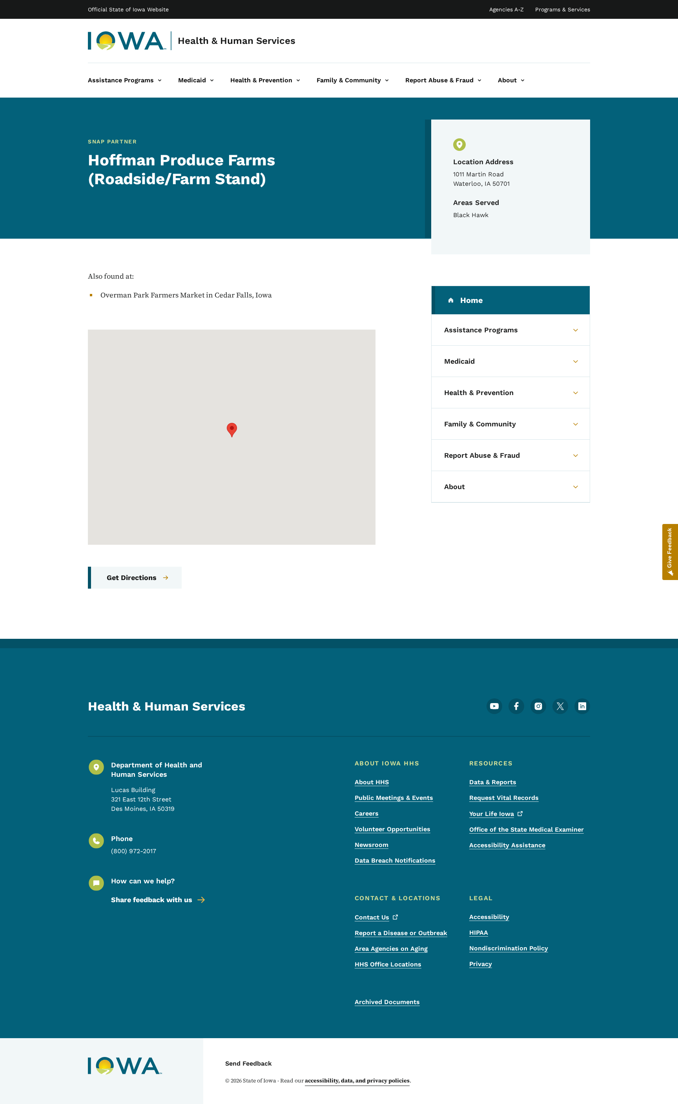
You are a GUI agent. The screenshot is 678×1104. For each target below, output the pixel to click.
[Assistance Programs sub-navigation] (160, 80)
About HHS (372, 782)
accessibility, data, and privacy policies (357, 1080)
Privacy (480, 964)
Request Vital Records (504, 797)
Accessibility (489, 917)
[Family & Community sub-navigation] (387, 80)
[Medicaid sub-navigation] (212, 80)
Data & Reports (492, 782)
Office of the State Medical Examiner (526, 829)
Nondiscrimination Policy (508, 948)
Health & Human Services (236, 40)
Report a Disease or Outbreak (401, 933)
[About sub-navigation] (523, 80)
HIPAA (478, 932)
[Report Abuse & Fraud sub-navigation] (479, 80)
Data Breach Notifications (395, 860)
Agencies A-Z (506, 9)
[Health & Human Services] (127, 40)
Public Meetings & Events (394, 797)
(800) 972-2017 (133, 851)
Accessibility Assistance (507, 845)
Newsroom (371, 844)
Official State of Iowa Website (128, 9)
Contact (372, 917)
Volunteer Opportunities (392, 829)
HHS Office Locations (388, 964)
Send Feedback (248, 1063)
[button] (232, 430)
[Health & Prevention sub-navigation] (298, 80)
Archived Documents (387, 1002)
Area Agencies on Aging (391, 948)
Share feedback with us (151, 900)
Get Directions (132, 577)
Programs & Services (562, 9)
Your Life (491, 814)
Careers (367, 813)
